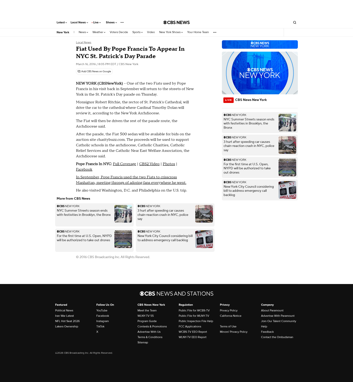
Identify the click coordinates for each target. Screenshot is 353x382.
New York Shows (170, 32)
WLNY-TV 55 (146, 315)
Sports (136, 32)
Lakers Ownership (66, 326)
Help (264, 326)
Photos (169, 164)
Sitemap (143, 342)
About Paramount (272, 310)
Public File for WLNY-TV (194, 315)
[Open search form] (294, 22)
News (83, 32)
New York (63, 32)
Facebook (84, 169)
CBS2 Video (149, 164)
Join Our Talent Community (278, 321)
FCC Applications (190, 326)
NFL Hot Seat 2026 (67, 321)
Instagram (102, 321)
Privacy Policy (229, 310)
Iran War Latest (64, 315)
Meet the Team (147, 310)
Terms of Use (228, 326)
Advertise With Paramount (278, 315)
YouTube (101, 310)
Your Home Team (198, 32)
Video (151, 32)
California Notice (230, 315)
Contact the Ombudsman (277, 337)
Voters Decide (119, 32)
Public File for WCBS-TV (194, 310)
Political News (64, 310)
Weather (98, 32)
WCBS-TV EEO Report (193, 331)
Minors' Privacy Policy (233, 331)
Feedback (267, 331)
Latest (61, 22)
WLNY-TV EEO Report (192, 337)
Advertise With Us (149, 331)
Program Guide (147, 321)
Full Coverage (124, 164)
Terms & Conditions (150, 337)
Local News (79, 22)
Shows (110, 22)
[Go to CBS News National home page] (176, 22)
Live (96, 22)
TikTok (100, 326)
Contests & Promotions (152, 326)
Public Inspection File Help (196, 321)
